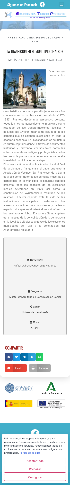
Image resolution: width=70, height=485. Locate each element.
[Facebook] (42, 4)
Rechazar (35, 469)
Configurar (35, 477)
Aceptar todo (35, 461)
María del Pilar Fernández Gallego (35, 59)
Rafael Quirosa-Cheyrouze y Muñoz (35, 265)
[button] (61, 4)
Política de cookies (30, 452)
